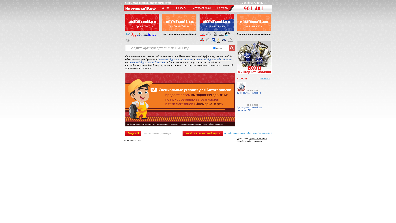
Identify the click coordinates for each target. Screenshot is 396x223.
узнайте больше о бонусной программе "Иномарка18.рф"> (250, 133)
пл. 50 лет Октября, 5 (217, 22)
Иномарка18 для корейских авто (213, 59)
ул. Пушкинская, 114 (142, 22)
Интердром (257, 141)
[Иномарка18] (179, 22)
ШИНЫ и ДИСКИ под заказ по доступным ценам (152, 124)
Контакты (222, 8)
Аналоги (220, 48)
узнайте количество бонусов (202, 133)
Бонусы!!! (133, 133)
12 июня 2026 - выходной (249, 93)
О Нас (165, 8)
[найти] (232, 48)
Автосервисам (202, 8)
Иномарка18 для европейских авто (147, 62)
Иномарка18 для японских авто (174, 59)
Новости (181, 8)
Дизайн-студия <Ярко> (258, 139)
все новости (265, 78)
